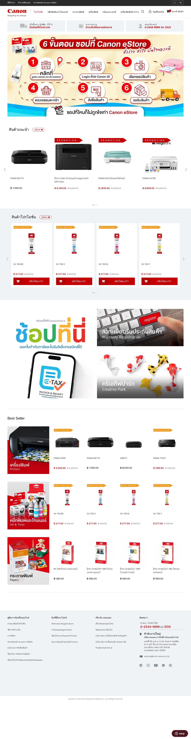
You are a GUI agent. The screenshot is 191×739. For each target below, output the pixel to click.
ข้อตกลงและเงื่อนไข (104, 630)
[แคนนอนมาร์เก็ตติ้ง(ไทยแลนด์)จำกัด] (165, 684)
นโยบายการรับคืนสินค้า (17, 648)
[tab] (29, 617)
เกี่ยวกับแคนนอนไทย (104, 624)
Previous (14, 75)
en (174, 3)
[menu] (86, 13)
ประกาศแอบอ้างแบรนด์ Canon (64, 641)
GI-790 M (103, 264)
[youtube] (156, 668)
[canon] (170, 669)
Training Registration (61, 629)
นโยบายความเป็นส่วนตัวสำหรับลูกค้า (111, 636)
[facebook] (141, 668)
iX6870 (123, 458)
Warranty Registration (62, 623)
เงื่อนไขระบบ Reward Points (64, 635)
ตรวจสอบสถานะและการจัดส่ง (44, 3)
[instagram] (148, 668)
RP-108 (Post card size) (65, 568)
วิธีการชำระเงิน (13, 630)
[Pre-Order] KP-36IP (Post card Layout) (100, 570)
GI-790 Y (145, 264)
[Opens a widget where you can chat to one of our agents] (180, 734)
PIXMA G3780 (149, 178)
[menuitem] (38, 13)
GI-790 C (60, 264)
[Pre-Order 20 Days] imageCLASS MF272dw (71, 180)
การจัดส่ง (11, 636)
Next (177, 75)
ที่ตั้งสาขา (11, 3)
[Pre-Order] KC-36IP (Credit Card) (130, 570)
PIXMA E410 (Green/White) (111, 178)
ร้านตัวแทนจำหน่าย (104, 648)
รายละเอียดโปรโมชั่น (16, 624)
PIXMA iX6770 (17, 178)
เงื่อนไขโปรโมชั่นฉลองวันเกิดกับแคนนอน (24, 660)
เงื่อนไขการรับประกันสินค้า (18, 654)
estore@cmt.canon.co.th (157, 656)
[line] (163, 668)
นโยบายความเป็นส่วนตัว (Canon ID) (111, 642)
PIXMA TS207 (159, 458)
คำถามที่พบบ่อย (24, 3)
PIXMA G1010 (60, 458)
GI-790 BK (18, 264)
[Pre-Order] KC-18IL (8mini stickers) (166, 570)
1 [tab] (93, 112)
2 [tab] (97, 112)
